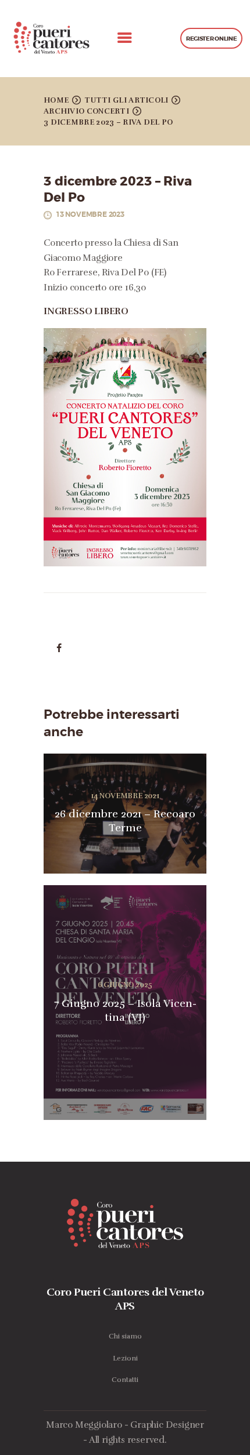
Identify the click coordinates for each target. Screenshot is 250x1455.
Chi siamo (125, 1336)
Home (56, 100)
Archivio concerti (86, 111)
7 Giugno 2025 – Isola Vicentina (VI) (125, 1010)
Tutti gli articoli (126, 100)
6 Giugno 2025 (125, 985)
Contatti (125, 1380)
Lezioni (125, 1358)
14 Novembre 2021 (125, 796)
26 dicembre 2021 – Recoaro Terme (125, 820)
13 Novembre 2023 (90, 214)
